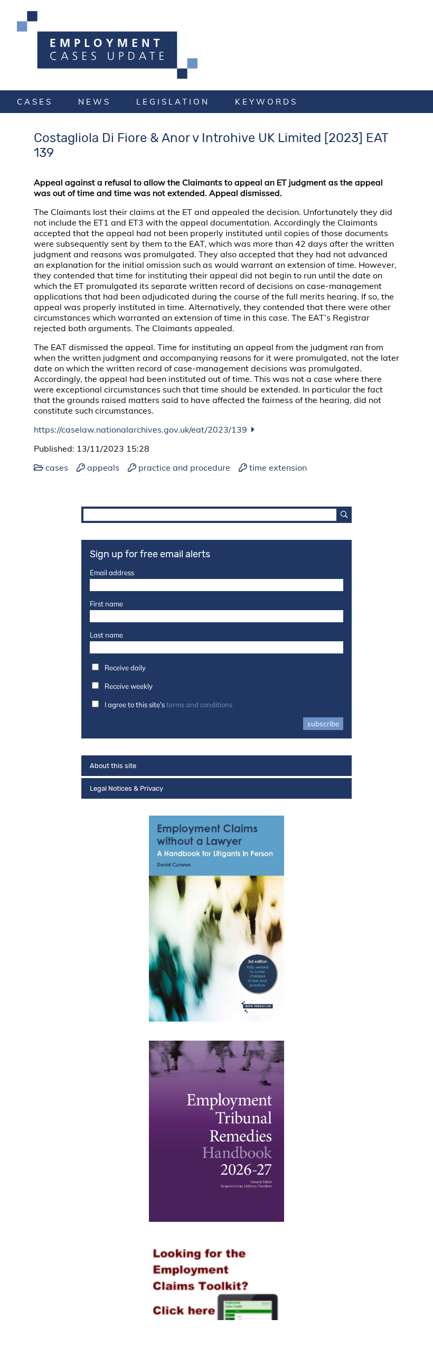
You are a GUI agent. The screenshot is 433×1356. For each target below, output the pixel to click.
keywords (266, 102)
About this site (113, 766)
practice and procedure (184, 467)
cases (35, 102)
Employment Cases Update (216, 45)
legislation (173, 102)
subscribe (323, 723)
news (94, 102)
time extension (278, 467)
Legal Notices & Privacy (126, 788)
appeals (103, 467)
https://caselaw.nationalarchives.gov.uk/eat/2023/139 (140, 429)
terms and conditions (199, 704)
